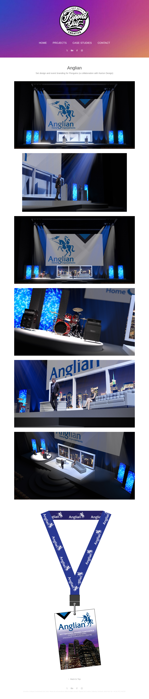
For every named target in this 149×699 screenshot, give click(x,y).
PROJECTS (60, 42)
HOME (43, 42)
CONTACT (104, 42)
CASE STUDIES (82, 42)
